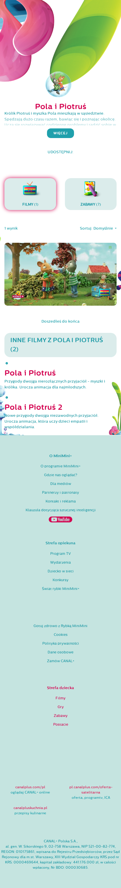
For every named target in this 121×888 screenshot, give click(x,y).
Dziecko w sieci (61, 571)
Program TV (60, 553)
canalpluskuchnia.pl (30, 808)
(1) (30, 204)
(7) (90, 204)
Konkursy (60, 580)
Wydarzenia (60, 562)
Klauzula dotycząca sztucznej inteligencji (61, 510)
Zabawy (61, 715)
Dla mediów (60, 484)
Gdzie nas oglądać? (60, 475)
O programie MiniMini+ (60, 466)
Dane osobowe (60, 652)
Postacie (60, 724)
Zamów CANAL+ (60, 661)
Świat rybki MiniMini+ (60, 589)
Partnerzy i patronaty (60, 492)
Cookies (61, 634)
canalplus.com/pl (30, 787)
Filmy (60, 698)
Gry (61, 707)
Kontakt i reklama (61, 501)
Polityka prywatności (60, 643)
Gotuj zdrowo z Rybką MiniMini (60, 626)
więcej (60, 133)
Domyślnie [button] (103, 228)
